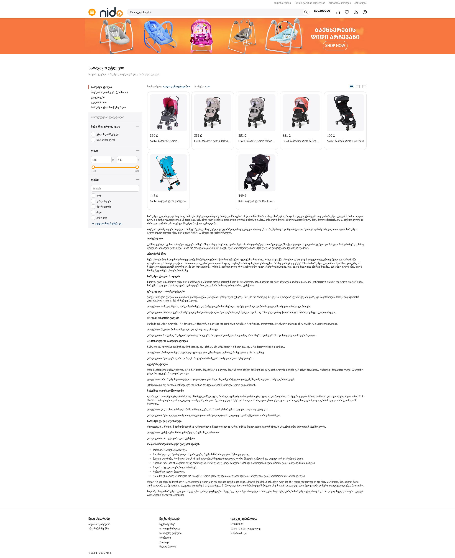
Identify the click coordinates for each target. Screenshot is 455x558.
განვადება (360, 2)
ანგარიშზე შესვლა (99, 524)
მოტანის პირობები (340, 2)
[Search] (306, 12)
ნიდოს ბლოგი (282, 2)
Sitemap (164, 542)
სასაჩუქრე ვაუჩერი (170, 533)
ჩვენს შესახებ (167, 524)
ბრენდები (165, 537)
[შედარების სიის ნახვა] (338, 12)
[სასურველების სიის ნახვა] (347, 12)
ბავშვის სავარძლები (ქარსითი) (109, 92)
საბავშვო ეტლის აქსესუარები (108, 107)
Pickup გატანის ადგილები (310, 2)
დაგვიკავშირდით (169, 528)
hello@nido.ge (239, 533)
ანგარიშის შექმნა (98, 528)
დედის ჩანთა (98, 102)
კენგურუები (97, 97)
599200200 (322, 10)
